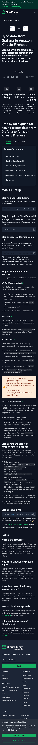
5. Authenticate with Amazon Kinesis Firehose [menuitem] (19, 175)
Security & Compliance (9, 690)
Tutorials (26, 695)
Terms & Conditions (8, 715)
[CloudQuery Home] (10, 12)
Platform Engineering (9, 700)
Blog (24, 685)
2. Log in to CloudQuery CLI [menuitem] (14, 161)
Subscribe (19, 666)
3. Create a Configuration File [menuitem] (15, 166)
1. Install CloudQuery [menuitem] (12, 156)
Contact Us (26, 705)
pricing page (6, 615)
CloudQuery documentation (18, 525)
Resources (26, 692)
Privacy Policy (24, 715)
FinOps (4, 694)
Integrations (27, 675)
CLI (3, 675)
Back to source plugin (11, 20)
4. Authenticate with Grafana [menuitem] (15, 171)
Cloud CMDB (6, 697)
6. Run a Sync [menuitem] (9, 180)
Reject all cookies (19, 741)
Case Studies (27, 688)
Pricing (25, 682)
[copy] (34, 209)
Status (25, 702)
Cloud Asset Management (10, 687)
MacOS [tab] (8, 141)
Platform (5, 678)
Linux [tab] (23, 141)
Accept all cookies (19, 735)
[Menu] (34, 12)
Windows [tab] (16, 141)
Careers (25, 699)
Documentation (28, 678)
